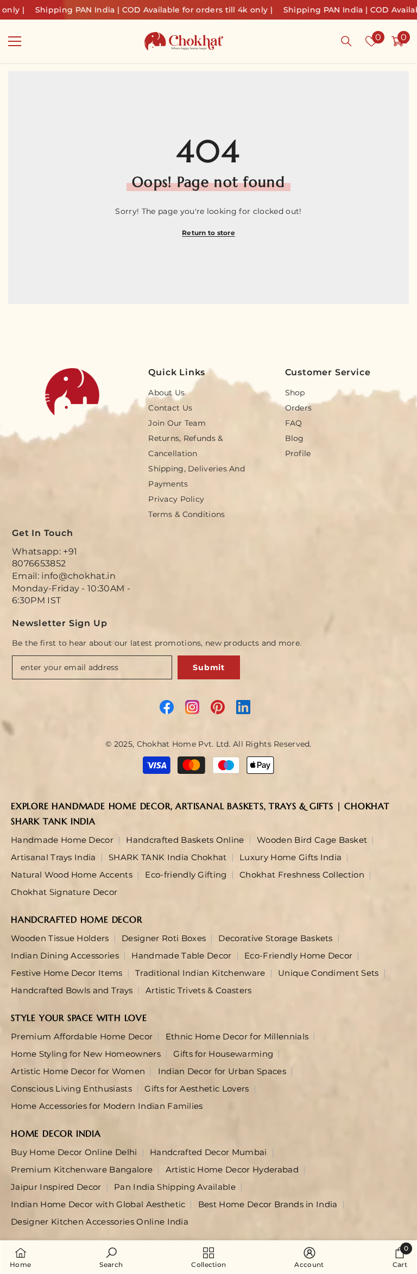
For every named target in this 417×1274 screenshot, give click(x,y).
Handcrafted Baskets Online (185, 840)
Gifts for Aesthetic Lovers (196, 1088)
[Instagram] (192, 707)
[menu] (14, 41)
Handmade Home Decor (62, 840)
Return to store (208, 233)
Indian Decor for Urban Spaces (222, 1071)
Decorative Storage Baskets (275, 938)
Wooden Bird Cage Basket (312, 840)
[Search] (346, 41)
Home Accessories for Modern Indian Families (107, 1106)
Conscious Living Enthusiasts (71, 1088)
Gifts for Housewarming (223, 1054)
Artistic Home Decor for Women (78, 1071)
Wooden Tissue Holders (60, 938)
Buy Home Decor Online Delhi (74, 1152)
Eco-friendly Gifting (185, 874)
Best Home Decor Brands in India (268, 1204)
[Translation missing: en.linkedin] (243, 707)
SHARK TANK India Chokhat (168, 857)
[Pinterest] (217, 707)
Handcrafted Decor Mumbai (208, 1152)
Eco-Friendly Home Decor (298, 955)
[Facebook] (166, 707)
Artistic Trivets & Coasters (199, 990)
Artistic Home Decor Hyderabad (232, 1169)
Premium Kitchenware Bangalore (82, 1169)
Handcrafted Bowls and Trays (72, 990)
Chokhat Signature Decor (64, 892)
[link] (111, 1257)
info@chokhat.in (78, 576)
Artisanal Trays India (53, 857)
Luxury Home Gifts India (290, 857)
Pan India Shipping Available (175, 1187)
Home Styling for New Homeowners (86, 1054)
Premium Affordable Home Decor (82, 1036)
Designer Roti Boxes (164, 938)
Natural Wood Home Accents (71, 874)
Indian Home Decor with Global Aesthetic (98, 1204)
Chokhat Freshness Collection (301, 874)
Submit (208, 667)
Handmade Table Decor (181, 955)
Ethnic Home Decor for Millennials (237, 1036)
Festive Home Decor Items (67, 973)
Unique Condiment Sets (328, 973)
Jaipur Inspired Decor (56, 1187)
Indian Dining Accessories (65, 955)
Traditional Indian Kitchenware (200, 973)
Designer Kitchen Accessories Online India (99, 1221)
